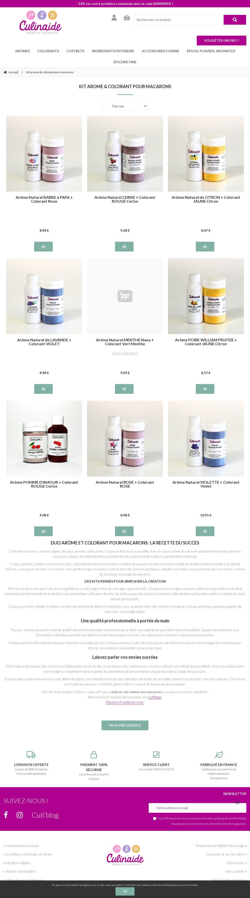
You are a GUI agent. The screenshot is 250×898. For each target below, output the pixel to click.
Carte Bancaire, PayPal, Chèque (94, 771)
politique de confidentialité (230, 818)
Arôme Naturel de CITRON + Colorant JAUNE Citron (206, 199)
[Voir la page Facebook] (6, 815)
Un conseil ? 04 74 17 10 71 (156, 766)
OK (125, 891)
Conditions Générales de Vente (29, 854)
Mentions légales (18, 863)
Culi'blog (154, 697)
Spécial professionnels (228, 880)
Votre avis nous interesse (25, 880)
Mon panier (235, 863)
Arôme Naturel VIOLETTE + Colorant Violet (206, 484)
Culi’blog (45, 814)
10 (205, 515)
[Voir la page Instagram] (20, 815)
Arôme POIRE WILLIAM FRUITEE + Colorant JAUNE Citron (206, 342)
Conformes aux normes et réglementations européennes (218, 771)
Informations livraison (22, 846)
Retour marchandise (21, 871)
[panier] (127, 18)
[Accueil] (40, 22)
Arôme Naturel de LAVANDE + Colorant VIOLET (44, 342)
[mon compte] (114, 18)
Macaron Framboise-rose (125, 702)
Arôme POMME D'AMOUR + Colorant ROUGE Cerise (44, 484)
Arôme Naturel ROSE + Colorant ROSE (125, 484)
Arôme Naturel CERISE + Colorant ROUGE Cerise (124, 199)
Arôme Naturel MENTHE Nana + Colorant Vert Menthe (125, 342)
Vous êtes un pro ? (221, 40)
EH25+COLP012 (125, 354)
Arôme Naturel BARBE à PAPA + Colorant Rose (44, 199)
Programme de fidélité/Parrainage (220, 846)
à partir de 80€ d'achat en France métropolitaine (31, 768)
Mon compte (235, 871)
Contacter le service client (225, 854)
